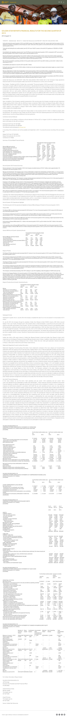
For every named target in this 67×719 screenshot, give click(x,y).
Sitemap (10, 714)
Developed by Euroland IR (23, 714)
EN (59, 2)
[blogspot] (64, 715)
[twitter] (57, 715)
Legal (6, 714)
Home (3, 714)
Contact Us (15, 714)
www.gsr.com (22, 127)
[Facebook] (62, 715)
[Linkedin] (59, 715)
